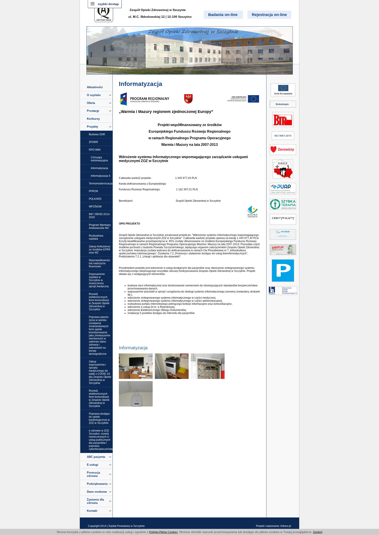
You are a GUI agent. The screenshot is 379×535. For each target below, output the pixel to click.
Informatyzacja (99, 168)
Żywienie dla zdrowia (95, 501)
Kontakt (92, 510)
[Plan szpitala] (283, 282)
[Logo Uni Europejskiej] (283, 97)
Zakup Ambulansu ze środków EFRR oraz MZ (99, 249)
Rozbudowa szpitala (96, 237)
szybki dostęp (108, 4)
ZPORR (93, 142)
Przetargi (93, 110)
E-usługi (92, 464)
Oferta (91, 103)
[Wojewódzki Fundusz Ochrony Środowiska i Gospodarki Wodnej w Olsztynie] (283, 240)
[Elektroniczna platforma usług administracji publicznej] (283, 195)
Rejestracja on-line (269, 14)
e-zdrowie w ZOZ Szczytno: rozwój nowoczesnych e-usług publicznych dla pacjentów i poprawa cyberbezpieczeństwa (101, 440)
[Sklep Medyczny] (283, 295)
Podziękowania (97, 483)
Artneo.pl (285, 526)
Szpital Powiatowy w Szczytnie (126, 526)
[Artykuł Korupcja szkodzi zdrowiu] (283, 255)
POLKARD (95, 198)
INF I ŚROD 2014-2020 (99, 216)
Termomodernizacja (101, 183)
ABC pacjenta (96, 456)
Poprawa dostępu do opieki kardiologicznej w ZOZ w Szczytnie (99, 418)
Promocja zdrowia (93, 474)
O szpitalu (94, 95)
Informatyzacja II (100, 175)
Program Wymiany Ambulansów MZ (100, 226)
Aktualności (95, 87)
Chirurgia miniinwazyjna (99, 159)
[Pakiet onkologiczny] (283, 210)
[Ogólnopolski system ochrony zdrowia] (283, 179)
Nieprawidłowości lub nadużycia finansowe (99, 263)
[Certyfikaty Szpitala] (283, 225)
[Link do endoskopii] (283, 108)
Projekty (92, 126)
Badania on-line (223, 14)
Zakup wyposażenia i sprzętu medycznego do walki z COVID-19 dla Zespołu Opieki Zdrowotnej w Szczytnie (100, 372)
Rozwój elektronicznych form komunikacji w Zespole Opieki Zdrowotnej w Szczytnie (99, 301)
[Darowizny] (283, 155)
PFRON (93, 191)
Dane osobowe (97, 491)
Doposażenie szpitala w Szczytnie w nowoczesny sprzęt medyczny (99, 280)
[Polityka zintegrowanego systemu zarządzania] (283, 140)
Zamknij (317, 532)
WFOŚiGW (95, 206)
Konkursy (93, 118)
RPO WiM (94, 149)
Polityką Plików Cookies (163, 532)
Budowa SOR (97, 134)
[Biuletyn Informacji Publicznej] (282, 127)
